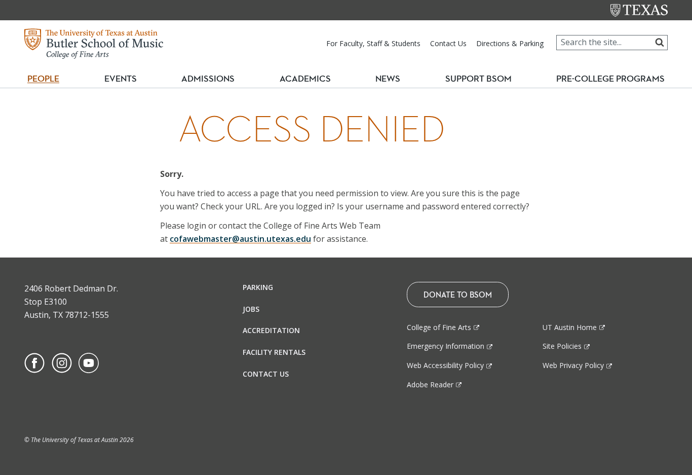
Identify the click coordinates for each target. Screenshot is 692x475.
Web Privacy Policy (573, 365)
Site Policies (562, 346)
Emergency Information (445, 346)
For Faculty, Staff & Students (373, 43)
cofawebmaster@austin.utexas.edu (240, 238)
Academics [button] (309, 78)
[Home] (93, 42)
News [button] (387, 79)
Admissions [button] (212, 78)
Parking (258, 287)
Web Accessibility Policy (445, 365)
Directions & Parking (510, 43)
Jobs (251, 309)
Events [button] (124, 78)
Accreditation (271, 330)
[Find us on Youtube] (89, 362)
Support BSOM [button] (478, 79)
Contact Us (448, 43)
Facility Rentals (274, 352)
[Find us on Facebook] (34, 362)
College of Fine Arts (439, 327)
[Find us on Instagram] (62, 362)
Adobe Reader (430, 384)
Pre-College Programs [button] (614, 78)
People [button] (43, 79)
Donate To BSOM (458, 294)
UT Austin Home (570, 327)
